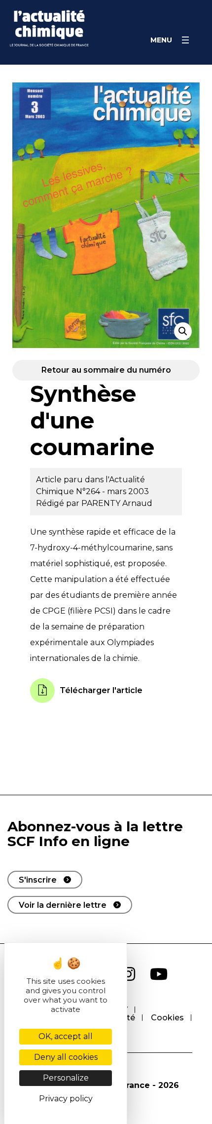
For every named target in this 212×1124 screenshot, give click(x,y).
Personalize (66, 1078)
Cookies (167, 1017)
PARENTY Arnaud (116, 503)
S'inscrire (38, 880)
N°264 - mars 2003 (112, 491)
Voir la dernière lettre (62, 905)
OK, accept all (65, 1036)
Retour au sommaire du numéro (106, 370)
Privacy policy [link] (66, 1098)
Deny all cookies (66, 1057)
